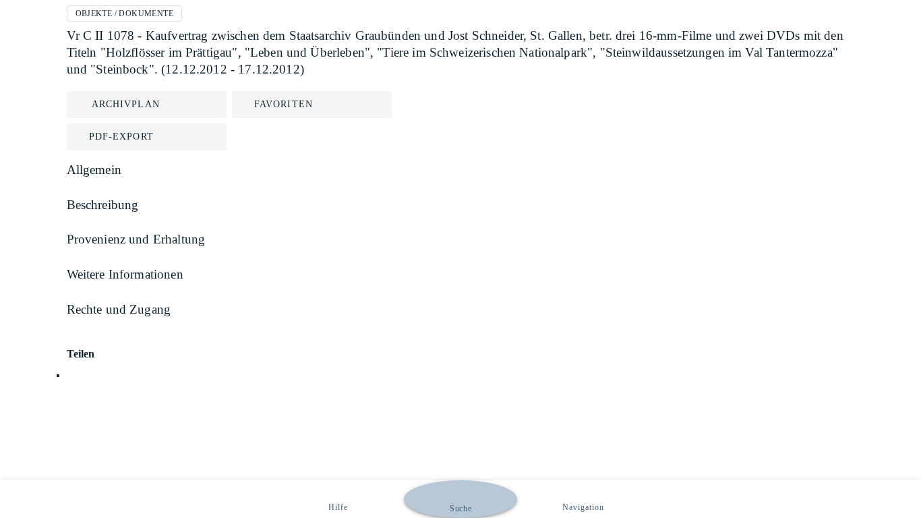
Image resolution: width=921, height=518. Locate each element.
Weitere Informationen (125, 274)
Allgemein (94, 170)
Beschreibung (103, 205)
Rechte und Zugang (119, 309)
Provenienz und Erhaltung (136, 239)
